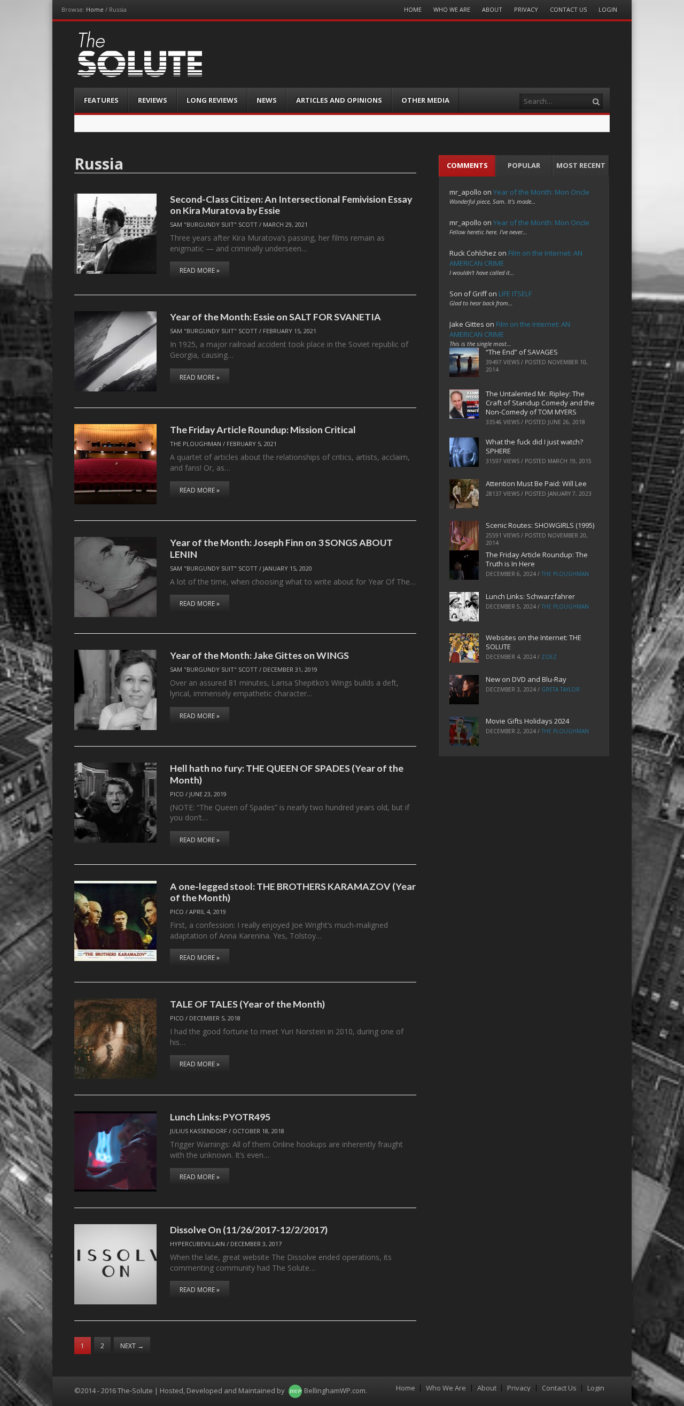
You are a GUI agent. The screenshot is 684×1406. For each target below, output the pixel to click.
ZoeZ (549, 656)
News (266, 100)
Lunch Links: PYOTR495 (220, 1117)
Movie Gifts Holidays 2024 (527, 721)
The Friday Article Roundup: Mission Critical (263, 429)
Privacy (526, 9)
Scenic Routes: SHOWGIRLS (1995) (540, 525)
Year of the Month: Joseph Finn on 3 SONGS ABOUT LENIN (281, 547)
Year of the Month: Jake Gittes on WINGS (259, 655)
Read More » (200, 270)
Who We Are (451, 9)
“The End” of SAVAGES (522, 352)
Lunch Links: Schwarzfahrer (530, 596)
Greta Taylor (560, 689)
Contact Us (568, 9)
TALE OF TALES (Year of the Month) (247, 1004)
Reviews (152, 100)
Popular (524, 165)
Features (101, 100)
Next (132, 1345)
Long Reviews (212, 100)
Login (607, 9)
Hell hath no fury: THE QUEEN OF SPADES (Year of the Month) (286, 773)
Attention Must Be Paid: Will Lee (536, 483)
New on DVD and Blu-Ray (526, 679)
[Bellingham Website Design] (295, 1390)
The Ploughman (195, 444)
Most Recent (580, 165)
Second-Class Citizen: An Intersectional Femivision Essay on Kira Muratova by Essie (291, 204)
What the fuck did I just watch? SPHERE (534, 446)
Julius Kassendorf (198, 1131)
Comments (467, 165)
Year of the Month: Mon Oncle (541, 192)
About (492, 9)
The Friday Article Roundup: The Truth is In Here (537, 559)
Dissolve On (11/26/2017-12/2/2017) (249, 1229)
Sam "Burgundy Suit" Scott (214, 224)
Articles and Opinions (339, 100)
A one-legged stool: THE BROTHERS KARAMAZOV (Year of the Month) (293, 891)
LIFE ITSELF (515, 293)
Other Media (425, 100)
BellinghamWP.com (335, 1390)
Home (95, 9)
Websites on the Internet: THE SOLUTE (533, 642)
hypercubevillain (197, 1244)
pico (177, 794)
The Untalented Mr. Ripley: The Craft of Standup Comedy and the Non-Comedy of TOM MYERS (540, 403)
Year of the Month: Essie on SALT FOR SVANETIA (275, 316)
